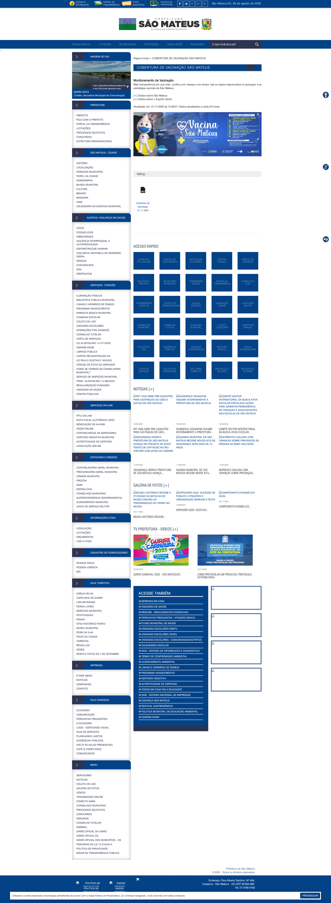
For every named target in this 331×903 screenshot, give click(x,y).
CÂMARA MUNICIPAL (88, 476)
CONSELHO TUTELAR (88, 334)
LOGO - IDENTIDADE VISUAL (92, 727)
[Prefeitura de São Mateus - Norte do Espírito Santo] (165, 23)
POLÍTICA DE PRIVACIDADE (92, 848)
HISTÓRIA (81, 163)
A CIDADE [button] (105, 44)
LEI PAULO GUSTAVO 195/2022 (94, 360)
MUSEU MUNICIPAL (87, 184)
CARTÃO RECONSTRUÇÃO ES (93, 356)
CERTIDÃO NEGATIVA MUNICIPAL (95, 437)
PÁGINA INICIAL (81, 44)
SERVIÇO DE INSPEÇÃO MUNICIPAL (96, 376)
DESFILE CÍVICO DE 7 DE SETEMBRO (97, 653)
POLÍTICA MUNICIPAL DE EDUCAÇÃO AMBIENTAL (169, 711)
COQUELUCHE (84, 232)
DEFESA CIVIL (84, 489)
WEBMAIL (81, 827)
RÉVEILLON (83, 645)
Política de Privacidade (106, 895)
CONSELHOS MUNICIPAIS (91, 493)
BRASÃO (81, 193)
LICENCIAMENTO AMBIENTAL (158, 661)
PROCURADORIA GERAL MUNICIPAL (97, 471)
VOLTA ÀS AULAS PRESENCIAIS (94, 744)
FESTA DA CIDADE (86, 636)
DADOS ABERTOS (119, 890)
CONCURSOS (84, 137)
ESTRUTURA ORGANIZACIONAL (94, 141)
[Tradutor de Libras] (325, 166)
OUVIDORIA (197, 44)
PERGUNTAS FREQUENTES (91, 719)
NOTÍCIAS (82, 680)
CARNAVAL (82, 641)
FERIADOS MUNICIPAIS (89, 171)
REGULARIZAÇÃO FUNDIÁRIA (93, 385)
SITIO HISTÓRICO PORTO (90, 623)
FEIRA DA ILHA (84, 632)
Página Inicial (141, 58)
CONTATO (82, 688)
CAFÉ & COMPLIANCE (89, 749)
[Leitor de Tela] (325, 239)
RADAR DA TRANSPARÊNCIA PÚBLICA (97, 853)
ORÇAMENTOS (84, 537)
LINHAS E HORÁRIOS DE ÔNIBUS (95, 304)
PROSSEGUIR (310, 895)
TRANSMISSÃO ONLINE (89, 796)
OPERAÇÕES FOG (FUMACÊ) (92, 330)
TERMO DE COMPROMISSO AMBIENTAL (164, 656)
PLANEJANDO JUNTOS (89, 736)
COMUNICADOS (85, 753)
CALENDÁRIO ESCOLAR (155, 645)
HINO (79, 202)
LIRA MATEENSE (85, 602)
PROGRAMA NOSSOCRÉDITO (93, 308)
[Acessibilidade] (325, 94)
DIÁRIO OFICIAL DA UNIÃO (91, 831)
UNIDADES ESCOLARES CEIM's (159, 634)
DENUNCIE (82, 818)
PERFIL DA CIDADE (87, 176)
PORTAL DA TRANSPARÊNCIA (93, 124)
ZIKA (79, 269)
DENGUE (81, 260)
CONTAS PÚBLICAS (87, 394)
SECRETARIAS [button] (127, 44)
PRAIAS (80, 619)
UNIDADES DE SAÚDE (88, 389)
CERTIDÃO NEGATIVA (153, 678)
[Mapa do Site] (186, 4)
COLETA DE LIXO (86, 321)
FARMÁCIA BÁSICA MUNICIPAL (93, 312)
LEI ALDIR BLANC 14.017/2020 (93, 343)
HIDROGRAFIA (84, 180)
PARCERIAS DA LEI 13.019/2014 (94, 844)
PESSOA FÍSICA (85, 563)
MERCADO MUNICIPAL (89, 610)
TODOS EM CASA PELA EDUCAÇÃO (161, 689)
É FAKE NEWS (84, 675)
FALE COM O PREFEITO (89, 119)
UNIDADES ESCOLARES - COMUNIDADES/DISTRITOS (171, 639)
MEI (78, 571)
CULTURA (81, 189)
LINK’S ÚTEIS (84, 541)
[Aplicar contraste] (180, 4)
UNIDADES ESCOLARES (90, 325)
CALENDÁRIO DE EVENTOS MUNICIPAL (98, 206)
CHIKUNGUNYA (85, 265)
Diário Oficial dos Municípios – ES (98, 840)
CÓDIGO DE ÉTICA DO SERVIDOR (95, 364)
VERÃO (80, 649)
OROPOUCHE (84, 273)
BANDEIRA (82, 197)
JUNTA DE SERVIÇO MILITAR (92, 506)
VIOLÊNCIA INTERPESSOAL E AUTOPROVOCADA (93, 242)
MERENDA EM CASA (152, 601)
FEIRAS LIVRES (85, 606)
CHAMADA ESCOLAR (88, 317)
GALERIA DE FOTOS (87, 788)
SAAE (79, 484)
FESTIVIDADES (84, 615)
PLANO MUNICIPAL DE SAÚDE (158, 623)
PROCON (81, 480)
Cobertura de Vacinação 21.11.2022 (142, 206)
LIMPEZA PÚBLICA (86, 351)
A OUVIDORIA (84, 723)
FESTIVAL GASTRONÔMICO (157, 706)
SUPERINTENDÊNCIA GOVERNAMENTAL (99, 497)
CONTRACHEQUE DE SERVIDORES (96, 433)
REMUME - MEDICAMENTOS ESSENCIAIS (164, 612)
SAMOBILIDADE (85, 347)
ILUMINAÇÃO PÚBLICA (89, 295)
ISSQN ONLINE (84, 428)
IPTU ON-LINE (84, 415)
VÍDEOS (80, 792)
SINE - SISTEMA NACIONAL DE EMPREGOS (165, 695)
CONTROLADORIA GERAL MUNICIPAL (97, 467)
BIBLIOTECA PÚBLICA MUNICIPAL (95, 300)
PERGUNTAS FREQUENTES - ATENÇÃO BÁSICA (168, 617)
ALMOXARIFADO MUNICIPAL (92, 502)
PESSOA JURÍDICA (87, 567)
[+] (135, 95)
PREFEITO (82, 115)
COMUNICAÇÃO (85, 714)
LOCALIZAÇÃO (84, 167)
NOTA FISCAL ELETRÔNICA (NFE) (95, 420)
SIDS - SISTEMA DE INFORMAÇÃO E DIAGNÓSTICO (170, 650)
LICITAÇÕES (151, 44)
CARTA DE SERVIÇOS (88, 338)
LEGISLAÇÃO (174, 44)
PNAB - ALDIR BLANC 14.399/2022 (95, 381)
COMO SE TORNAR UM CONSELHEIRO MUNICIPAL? (98, 370)
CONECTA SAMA (85, 801)
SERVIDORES (84, 775)
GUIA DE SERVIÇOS (87, 731)
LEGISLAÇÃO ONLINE (88, 445)
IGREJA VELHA (84, 593)
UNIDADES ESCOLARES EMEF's (159, 628)
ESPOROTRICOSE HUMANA (92, 248)
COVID (80, 228)
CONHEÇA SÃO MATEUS (155, 700)
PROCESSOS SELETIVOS (90, 132)
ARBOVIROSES (84, 236)
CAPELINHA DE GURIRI (89, 597)
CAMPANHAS (83, 684)
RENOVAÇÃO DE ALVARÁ (90, 424)
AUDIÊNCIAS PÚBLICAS (89, 740)
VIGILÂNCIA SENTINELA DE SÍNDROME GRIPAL (98, 254)
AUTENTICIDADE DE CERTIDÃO (94, 441)
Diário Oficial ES (87, 835)
